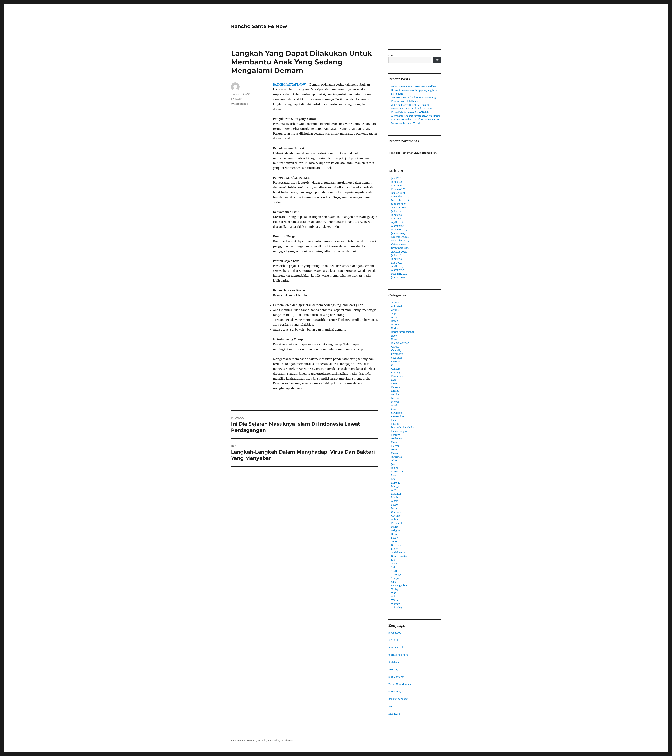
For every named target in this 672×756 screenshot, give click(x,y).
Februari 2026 (399, 189)
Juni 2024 (396, 259)
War (393, 593)
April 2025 (397, 222)
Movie (394, 497)
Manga (395, 486)
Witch (394, 600)
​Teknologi (397, 607)
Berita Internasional (402, 332)
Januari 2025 (398, 233)
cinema (395, 361)
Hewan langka (399, 431)
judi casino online (398, 654)
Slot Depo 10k (396, 647)
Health (395, 423)
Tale (393, 567)
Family (395, 394)
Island (394, 460)
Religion (396, 530)
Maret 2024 (397, 270)
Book (394, 335)
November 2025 (400, 200)
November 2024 (400, 240)
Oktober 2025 (398, 203)
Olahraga (396, 512)
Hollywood (397, 438)
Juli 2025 (396, 211)
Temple (395, 578)
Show (394, 548)
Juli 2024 (396, 255)
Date (393, 379)
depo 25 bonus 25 (398, 699)
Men (393, 490)
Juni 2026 (396, 181)
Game (394, 409)
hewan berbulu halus (403, 427)
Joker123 (393, 669)
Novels (395, 508)
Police (394, 519)
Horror (395, 445)
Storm (394, 563)
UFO (393, 581)
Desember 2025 (400, 196)
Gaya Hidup (397, 412)
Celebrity (396, 350)
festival (395, 398)
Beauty (395, 324)
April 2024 (397, 266)
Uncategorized (239, 103)
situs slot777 (395, 691)
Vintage (395, 589)
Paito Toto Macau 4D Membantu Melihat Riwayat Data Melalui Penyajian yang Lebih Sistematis (415, 90)
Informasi (396, 457)
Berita (394, 328)
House (394, 453)
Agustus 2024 (399, 251)
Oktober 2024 (398, 244)
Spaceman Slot (399, 556)
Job (393, 464)
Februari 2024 (399, 273)
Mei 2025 (396, 218)
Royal (394, 534)
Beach (394, 321)
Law (393, 475)
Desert (395, 383)
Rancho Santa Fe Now (259, 26)
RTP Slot (393, 640)
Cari (390, 55)
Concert (395, 368)
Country (395, 372)
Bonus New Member (399, 684)
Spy (393, 559)
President (396, 523)
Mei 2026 (396, 185)
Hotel (394, 449)
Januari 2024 (398, 277)
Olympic (395, 515)
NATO (394, 504)
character (396, 357)
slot (390, 706)
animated (396, 306)
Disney (395, 390)
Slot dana (393, 662)
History (395, 434)
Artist (394, 317)
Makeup (395, 482)
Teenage (396, 574)
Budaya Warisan (400, 343)
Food (394, 405)
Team (394, 570)
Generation (397, 416)
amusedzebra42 (240, 94)
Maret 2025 (397, 226)
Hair (393, 420)
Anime (395, 310)
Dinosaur (396, 387)
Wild (393, 596)
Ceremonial (397, 354)
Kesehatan (397, 471)
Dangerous (397, 376)
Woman (395, 604)
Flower (395, 401)
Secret (394, 541)
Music (394, 501)
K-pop (394, 468)
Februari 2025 (399, 229)
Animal (395, 302)
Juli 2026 (396, 178)
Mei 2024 (396, 262)
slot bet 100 (394, 632)
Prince (394, 526)
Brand (394, 339)
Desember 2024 (400, 237)
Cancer (395, 346)
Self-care (396, 545)
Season (395, 537)
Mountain (396, 493)
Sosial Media (398, 552)
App (393, 313)
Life (393, 479)
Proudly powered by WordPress (275, 740)
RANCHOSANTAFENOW (289, 84)
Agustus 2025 (399, 207)
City (393, 365)
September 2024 (400, 248)
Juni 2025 (396, 215)
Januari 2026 (398, 192)
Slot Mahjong (396, 677)
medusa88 (394, 713)
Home (394, 442)
